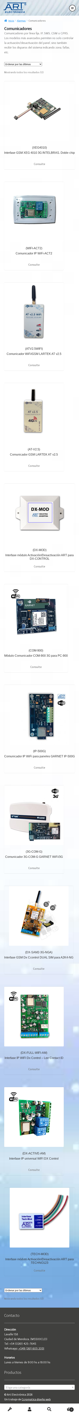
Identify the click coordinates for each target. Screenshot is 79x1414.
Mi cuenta (30, 1409)
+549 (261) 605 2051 (31, 1348)
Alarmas (21, 20)
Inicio (11, 20)
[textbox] (39, 1387)
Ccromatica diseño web (36, 1399)
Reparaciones (10, 1409)
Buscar (49, 1409)
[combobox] (39, 1387)
